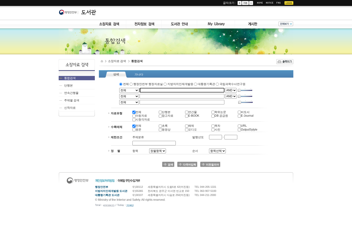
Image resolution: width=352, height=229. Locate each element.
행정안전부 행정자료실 (148, 84)
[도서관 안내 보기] (179, 22)
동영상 (166, 129)
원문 (138, 129)
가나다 (139, 74)
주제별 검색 (71, 100)
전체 (126, 84)
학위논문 (220, 112)
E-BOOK (193, 115)
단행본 (68, 85)
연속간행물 (71, 93)
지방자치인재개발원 (180, 84)
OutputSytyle (249, 129)
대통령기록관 (206, 84)
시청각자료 (143, 119)
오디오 (192, 129)
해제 (191, 125)
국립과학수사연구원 (232, 84)
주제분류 (138, 137)
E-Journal (247, 115)
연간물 (192, 112)
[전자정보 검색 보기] (144, 22)
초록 (165, 125)
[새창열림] (284, 61)
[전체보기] (285, 23)
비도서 (245, 112)
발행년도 (198, 137)
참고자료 (167, 115)
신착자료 (70, 107)
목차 (217, 125)
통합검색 (70, 78)
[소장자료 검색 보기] (108, 22)
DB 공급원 (221, 115)
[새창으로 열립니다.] (69, 12)
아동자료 (141, 115)
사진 (217, 129)
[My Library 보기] (216, 22)
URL (244, 125)
